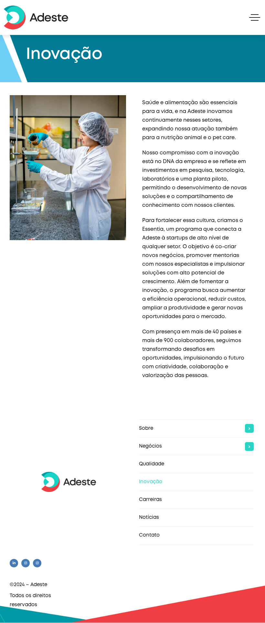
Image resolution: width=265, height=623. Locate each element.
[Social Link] (14, 563)
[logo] (68, 482)
